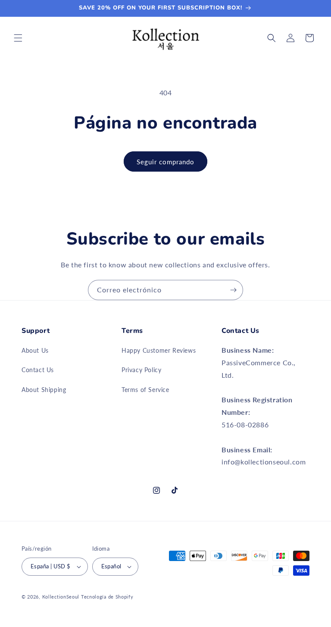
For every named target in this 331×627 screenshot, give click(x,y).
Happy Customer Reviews (159, 350)
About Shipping (44, 389)
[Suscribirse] (233, 290)
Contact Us (38, 369)
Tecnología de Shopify (107, 596)
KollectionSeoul (61, 596)
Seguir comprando (165, 162)
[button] (18, 37)
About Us (35, 350)
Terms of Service (145, 389)
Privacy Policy (141, 369)
